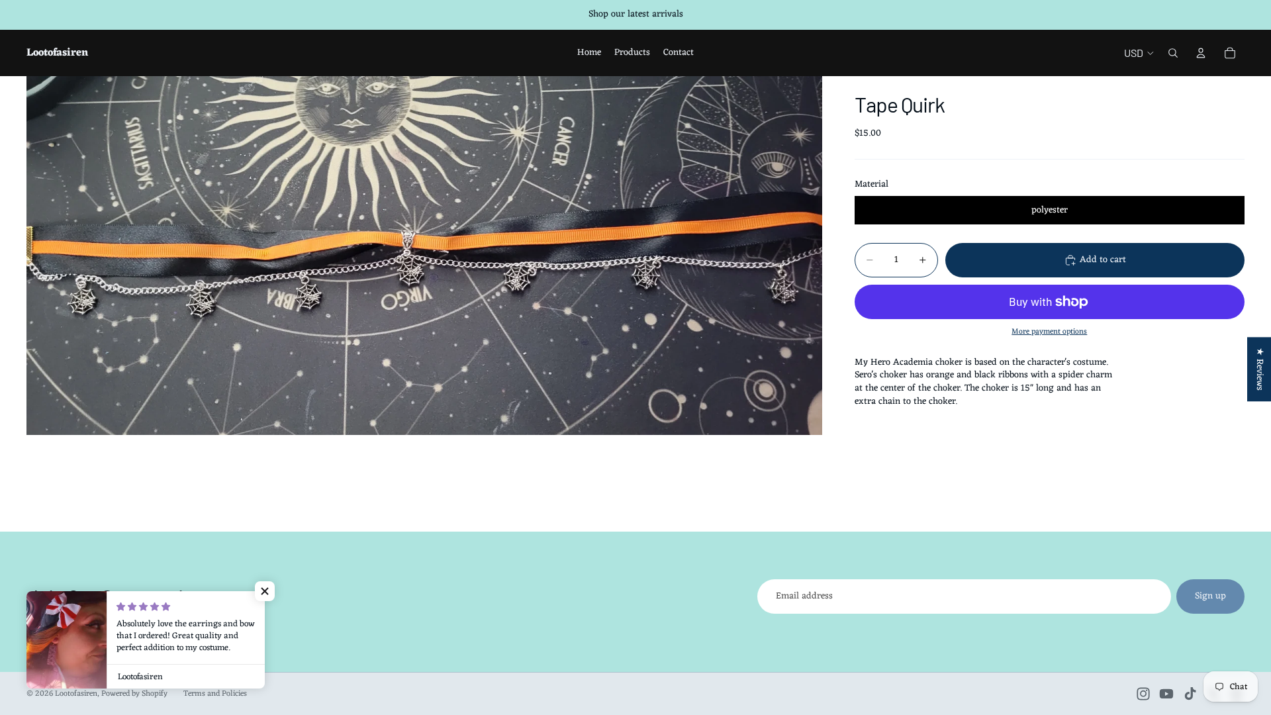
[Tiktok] (1190, 694)
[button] (265, 591)
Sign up (1210, 596)
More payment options (1049, 331)
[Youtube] (1166, 694)
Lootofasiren (76, 694)
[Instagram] (1143, 694)
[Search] (1173, 53)
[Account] (1200, 53)
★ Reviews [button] (1259, 369)
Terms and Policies (215, 694)
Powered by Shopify (134, 694)
